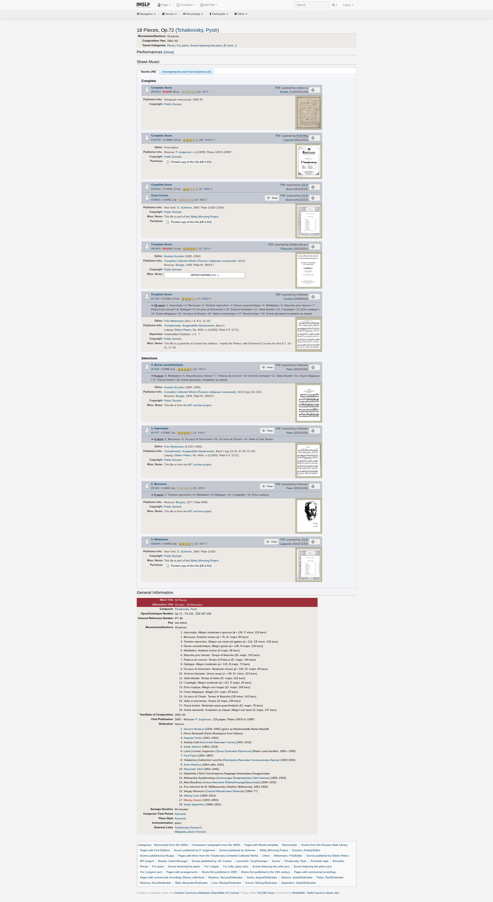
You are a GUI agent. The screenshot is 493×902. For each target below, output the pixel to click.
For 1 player (211, 866)
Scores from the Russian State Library (324, 844)
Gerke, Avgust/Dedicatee (262, 877)
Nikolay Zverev (193, 800)
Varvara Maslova (194, 728)
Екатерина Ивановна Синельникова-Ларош (251, 759)
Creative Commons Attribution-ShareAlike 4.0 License (206, 892)
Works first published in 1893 (219, 872)
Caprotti (288, 139)
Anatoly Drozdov (174, 256)
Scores (276, 861)
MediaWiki (298, 892)
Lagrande (286, 543)
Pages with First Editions (155, 850)
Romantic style (320, 861)
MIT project (147, 861)
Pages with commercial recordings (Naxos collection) (172, 877)
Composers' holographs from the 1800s (216, 844)
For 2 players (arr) (151, 872)
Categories (144, 844)
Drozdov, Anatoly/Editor (306, 850)
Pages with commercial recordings (315, 872)
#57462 (155, 488)
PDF (278, 87)
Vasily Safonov (192, 746)
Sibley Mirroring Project (204, 216)
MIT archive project (199, 405)
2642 (205, 298)
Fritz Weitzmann (174, 320)
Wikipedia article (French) (190, 831)
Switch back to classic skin (323, 892)
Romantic (180, 813)
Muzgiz (180, 264)
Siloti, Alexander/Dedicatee (191, 882)
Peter (289, 369)
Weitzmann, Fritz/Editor (288, 855)
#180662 (156, 199)
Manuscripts (289, 844)
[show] (169, 52)
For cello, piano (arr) (235, 866)
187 (206, 248)
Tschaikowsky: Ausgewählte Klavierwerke (189, 325)
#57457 (155, 432)
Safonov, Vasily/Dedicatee (297, 877)
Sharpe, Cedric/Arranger (173, 861)
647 (202, 543)
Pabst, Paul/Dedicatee (330, 877)
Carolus (288, 298)
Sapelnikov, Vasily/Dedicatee (298, 882)
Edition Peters (182, 329)
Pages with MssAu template (261, 844)
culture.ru (302, 87)
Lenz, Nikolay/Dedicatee (226, 882)
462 (202, 199)
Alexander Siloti (193, 769)
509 (200, 488)
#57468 (155, 369)
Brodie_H (286, 91)
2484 (206, 189)
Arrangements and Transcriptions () (186, 71)
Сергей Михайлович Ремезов (224, 791)
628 (200, 432)
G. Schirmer (184, 207)
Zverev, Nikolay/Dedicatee (261, 882)
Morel (289, 189)
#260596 (156, 543)
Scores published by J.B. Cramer (212, 861)
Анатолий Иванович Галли (217, 742)
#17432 (155, 298)
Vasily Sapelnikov (194, 804)
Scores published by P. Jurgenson (194, 850)
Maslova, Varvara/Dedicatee (225, 877)
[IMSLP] (144, 5)
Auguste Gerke (193, 737)
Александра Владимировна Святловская (243, 777)
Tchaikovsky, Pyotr (197, 30)
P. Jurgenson (183, 152)
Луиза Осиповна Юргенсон (233, 751)
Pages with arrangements (182, 872)
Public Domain (173, 104)
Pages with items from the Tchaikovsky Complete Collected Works (218, 855)
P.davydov (287, 248)
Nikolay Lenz (191, 795)
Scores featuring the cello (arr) (270, 866)
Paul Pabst (190, 755)
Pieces (171, 45)
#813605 (156, 248)
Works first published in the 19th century (265, 872)
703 (200, 369)
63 (203, 91)
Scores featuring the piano (206, 45)
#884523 (156, 91)
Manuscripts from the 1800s (171, 844)
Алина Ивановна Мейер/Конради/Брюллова (231, 782)
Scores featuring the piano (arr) (312, 866)
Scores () (148, 71)
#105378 (156, 140)
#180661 (156, 189)
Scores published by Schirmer (237, 850)
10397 (208, 140)
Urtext (266, 855)
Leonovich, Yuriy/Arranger (252, 861)
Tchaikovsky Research (188, 827)
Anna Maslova (192, 764)
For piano (183, 45)
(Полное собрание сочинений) (200, 260)
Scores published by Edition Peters (327, 855)
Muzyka (180, 502)
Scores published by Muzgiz (157, 855)
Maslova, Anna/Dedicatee (155, 882)
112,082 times (265, 892)
